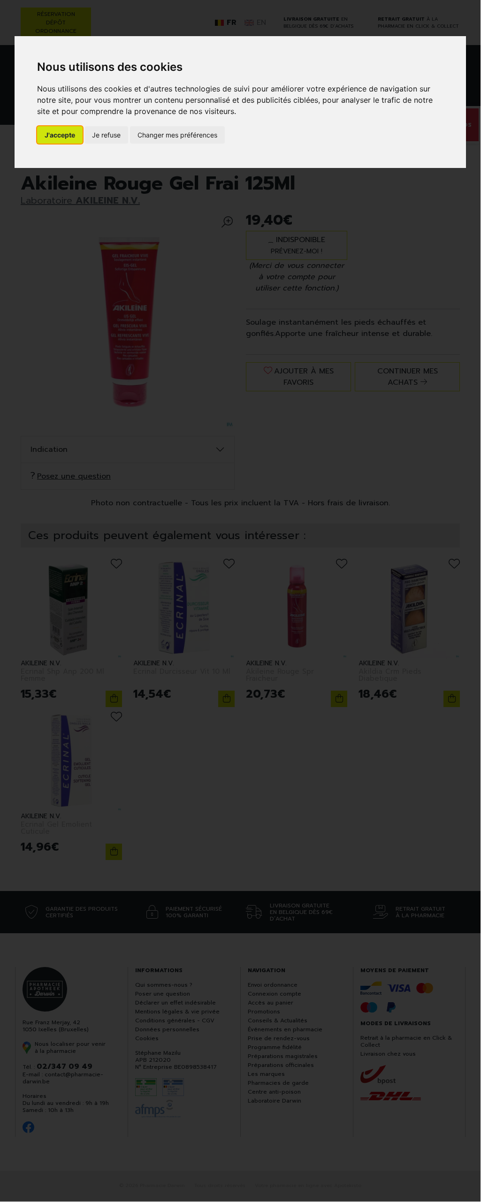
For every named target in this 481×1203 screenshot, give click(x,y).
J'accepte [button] (60, 135)
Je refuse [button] (106, 135)
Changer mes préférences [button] (177, 135)
